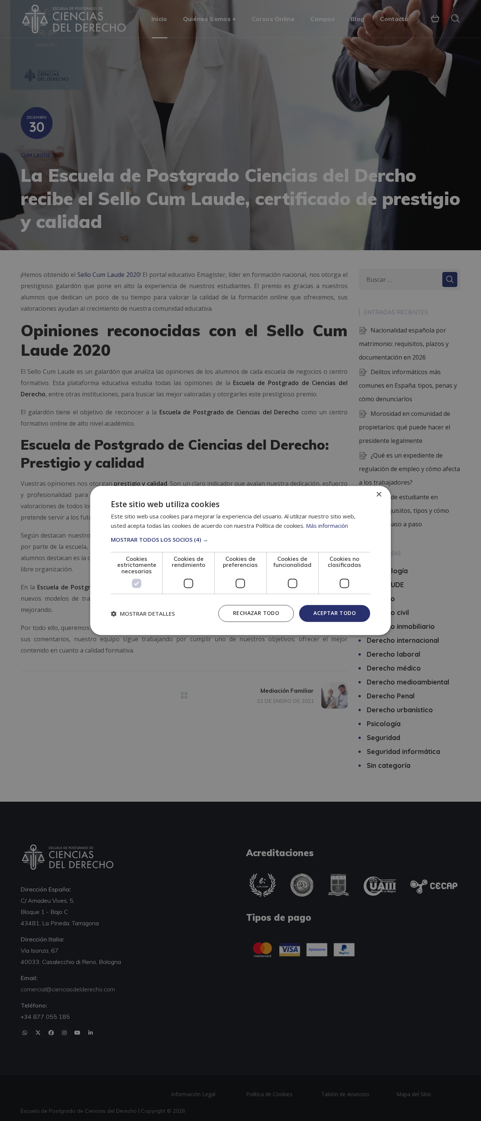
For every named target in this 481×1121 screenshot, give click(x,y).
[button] (240, 539)
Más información (327, 526)
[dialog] (240, 560)
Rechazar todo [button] (256, 613)
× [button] (378, 494)
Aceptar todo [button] (334, 613)
